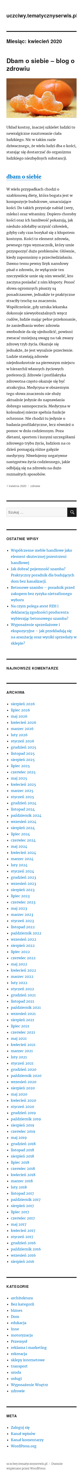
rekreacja (19, 1354)
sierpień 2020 (23, 1088)
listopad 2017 (22, 1193)
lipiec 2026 (20, 710)
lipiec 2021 (20, 1026)
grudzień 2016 (23, 1243)
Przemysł (19, 1341)
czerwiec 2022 (23, 958)
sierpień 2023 (23, 890)
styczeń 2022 (22, 989)
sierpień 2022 (23, 945)
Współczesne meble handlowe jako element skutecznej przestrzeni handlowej (41, 556)
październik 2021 (26, 1007)
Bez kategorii (22, 1304)
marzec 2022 (22, 976)
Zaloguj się (20, 1427)
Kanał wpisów (23, 1433)
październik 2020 (26, 1075)
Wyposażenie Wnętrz (29, 1385)
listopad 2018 (22, 1150)
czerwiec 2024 (23, 840)
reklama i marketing (29, 1347)
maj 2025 (19, 778)
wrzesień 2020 (23, 1082)
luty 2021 (19, 1057)
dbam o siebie (23, 176)
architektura (22, 1298)
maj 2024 (19, 846)
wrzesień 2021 (23, 1013)
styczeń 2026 (22, 741)
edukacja (18, 1323)
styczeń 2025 (22, 797)
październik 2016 (26, 1249)
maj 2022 (19, 964)
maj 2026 (19, 716)
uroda (16, 1372)
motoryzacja (22, 1335)
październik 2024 (26, 815)
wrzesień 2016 (23, 1255)
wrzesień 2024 (23, 821)
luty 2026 (19, 735)
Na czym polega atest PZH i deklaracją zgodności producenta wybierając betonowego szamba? (40, 612)
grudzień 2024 (23, 803)
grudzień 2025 (23, 747)
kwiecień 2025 (23, 784)
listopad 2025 (23, 753)
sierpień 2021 (22, 1020)
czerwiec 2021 (23, 1032)
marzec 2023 (22, 914)
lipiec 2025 (20, 766)
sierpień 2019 (22, 1125)
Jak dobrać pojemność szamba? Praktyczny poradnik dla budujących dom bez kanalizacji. (42, 575)
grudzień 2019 (23, 1113)
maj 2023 (19, 908)
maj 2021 (19, 1038)
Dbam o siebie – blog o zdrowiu (40, 64)
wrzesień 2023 (23, 883)
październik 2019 (26, 1119)
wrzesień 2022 (23, 939)
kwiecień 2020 (23, 1100)
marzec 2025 (22, 790)
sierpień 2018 (22, 1156)
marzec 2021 (22, 1051)
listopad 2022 (23, 927)
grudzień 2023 (23, 877)
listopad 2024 (23, 809)
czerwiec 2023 (23, 902)
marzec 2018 (22, 1181)
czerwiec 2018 (23, 1168)
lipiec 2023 (20, 896)
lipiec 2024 (20, 834)
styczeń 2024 (22, 871)
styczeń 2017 (22, 1236)
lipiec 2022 (20, 951)
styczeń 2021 (22, 1063)
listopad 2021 (22, 1001)
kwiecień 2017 (23, 1230)
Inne (15, 1329)
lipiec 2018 (20, 1162)
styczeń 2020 (22, 1106)
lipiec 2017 (20, 1212)
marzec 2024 (22, 859)
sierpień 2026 (23, 704)
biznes (16, 1310)
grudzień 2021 (23, 995)
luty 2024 (19, 865)
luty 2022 (19, 982)
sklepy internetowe (28, 1360)
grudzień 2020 (23, 1069)
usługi (16, 1378)
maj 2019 (19, 1137)
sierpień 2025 (23, 759)
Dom (15, 1316)
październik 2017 (26, 1199)
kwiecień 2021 (23, 1044)
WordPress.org (24, 1446)
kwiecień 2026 (23, 722)
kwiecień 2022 (23, 970)
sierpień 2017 (22, 1206)
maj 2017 (18, 1224)
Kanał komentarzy (27, 1440)
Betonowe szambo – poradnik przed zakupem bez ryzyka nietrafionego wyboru (43, 593)
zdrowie (35, 486)
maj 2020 (19, 1094)
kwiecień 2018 (23, 1175)
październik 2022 (26, 933)
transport (19, 1366)
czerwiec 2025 (23, 772)
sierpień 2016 (22, 1261)
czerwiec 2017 (23, 1218)
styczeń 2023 (22, 921)
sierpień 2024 (23, 828)
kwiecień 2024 (23, 852)
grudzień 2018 (23, 1144)
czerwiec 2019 (23, 1131)
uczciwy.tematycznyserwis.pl (41, 15)
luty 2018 (19, 1187)
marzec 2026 (22, 728)
